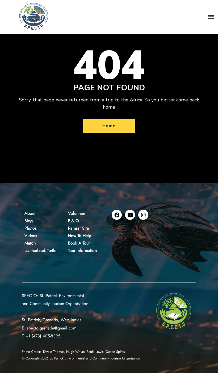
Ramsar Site (78, 228)
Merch (30, 243)
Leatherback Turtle (40, 250)
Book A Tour (79, 243)
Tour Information (82, 250)
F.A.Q (73, 221)
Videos (30, 236)
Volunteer (76, 213)
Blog (28, 221)
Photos (30, 228)
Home (108, 126)
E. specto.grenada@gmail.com (49, 328)
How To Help (79, 236)
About (29, 213)
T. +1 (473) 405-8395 (41, 336)
